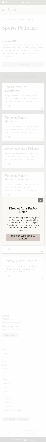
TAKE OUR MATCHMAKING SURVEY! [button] (23, 237)
